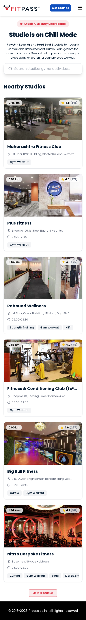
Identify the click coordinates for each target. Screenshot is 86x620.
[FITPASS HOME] (22, 8)
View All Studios (43, 593)
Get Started (60, 8)
